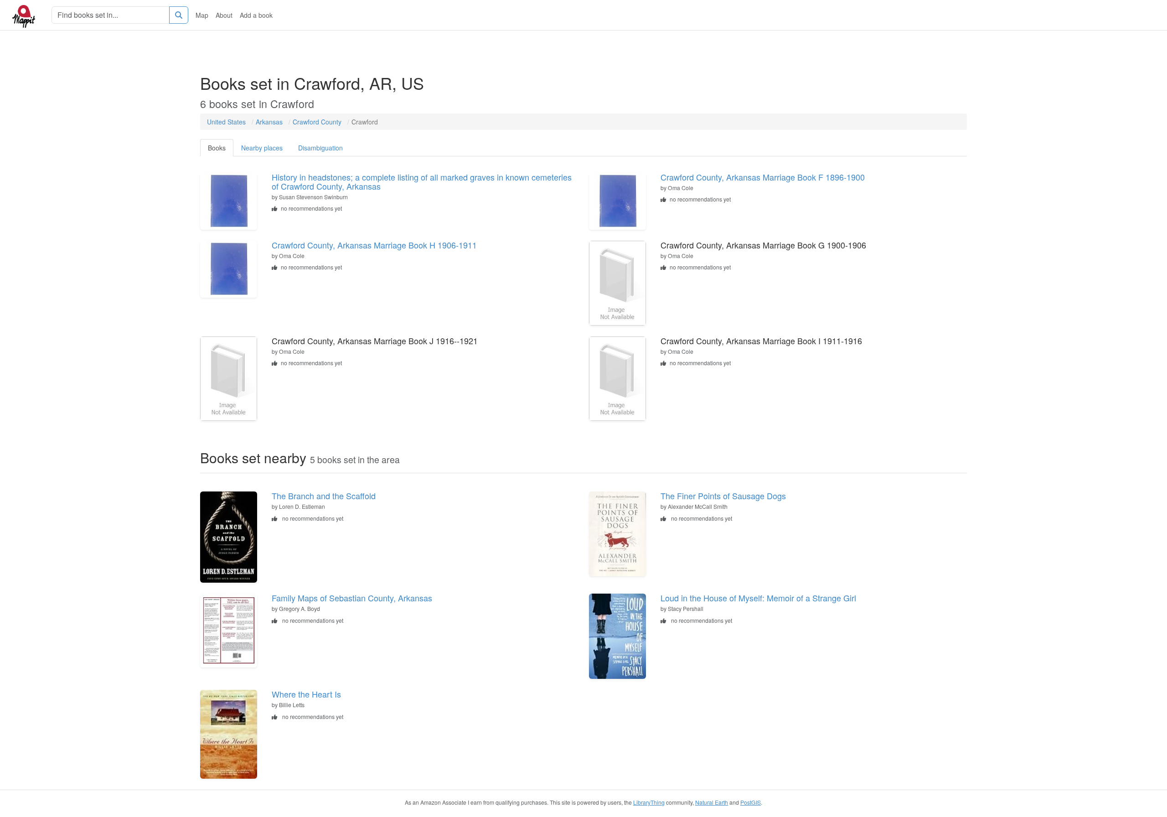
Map (202, 15)
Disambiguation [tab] (320, 147)
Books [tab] (217, 147)
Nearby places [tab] (262, 147)
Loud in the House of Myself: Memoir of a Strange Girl (758, 598)
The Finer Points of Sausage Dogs (723, 496)
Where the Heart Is (306, 694)
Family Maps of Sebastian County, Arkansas (352, 598)
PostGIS (750, 802)
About (224, 15)
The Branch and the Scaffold (324, 496)
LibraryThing (649, 802)
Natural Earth (711, 802)
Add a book (256, 15)
